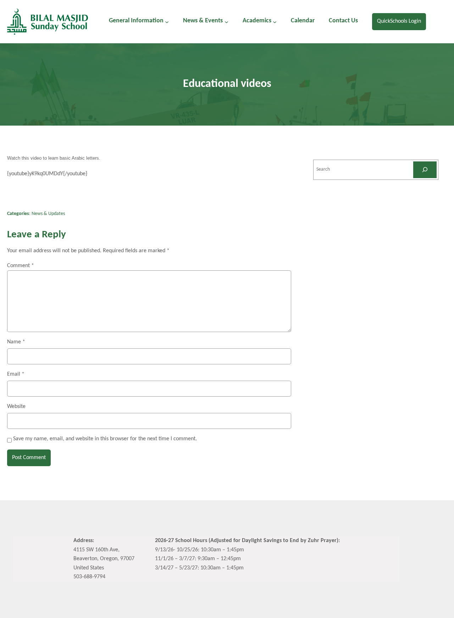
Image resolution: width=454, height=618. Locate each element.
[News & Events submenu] (226, 21)
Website (16, 406)
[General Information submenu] (167, 21)
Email (15, 374)
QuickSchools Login (399, 21)
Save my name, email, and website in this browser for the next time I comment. (105, 439)
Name (16, 342)
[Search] (425, 169)
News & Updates (48, 213)
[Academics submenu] (275, 21)
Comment (20, 266)
